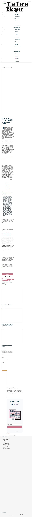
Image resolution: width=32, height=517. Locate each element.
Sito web (3, 357)
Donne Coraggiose (17, 29)
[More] (13, 279)
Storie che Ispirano (17, 27)
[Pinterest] (7, 279)
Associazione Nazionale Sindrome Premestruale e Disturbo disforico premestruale (7, 158)
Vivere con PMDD (17, 16)
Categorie (8, 435)
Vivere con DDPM (10, 282)
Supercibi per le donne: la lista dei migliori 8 (6, 445)
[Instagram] (10, 279)
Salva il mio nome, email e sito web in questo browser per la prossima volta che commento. (7, 360)
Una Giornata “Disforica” (6, 448)
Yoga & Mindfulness (17, 25)
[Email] (11, 279)
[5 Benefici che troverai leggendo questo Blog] (6, 286)
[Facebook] (5, 279)
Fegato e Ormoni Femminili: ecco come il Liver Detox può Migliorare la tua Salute (7, 325)
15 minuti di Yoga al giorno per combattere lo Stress (6, 447)
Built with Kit (7, 276)
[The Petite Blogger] (19, 7)
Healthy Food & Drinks (18, 46)
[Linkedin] (6, 279)
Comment (3, 362)
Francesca (3, 283)
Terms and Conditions (21, 515)
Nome (3, 354)
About (17, 12)
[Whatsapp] (9, 279)
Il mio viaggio (16, 14)
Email (3, 355)
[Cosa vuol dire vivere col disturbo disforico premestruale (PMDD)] (3, 286)
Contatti (16, 31)
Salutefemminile (6, 282)
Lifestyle (16, 20)
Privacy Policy (21, 514)
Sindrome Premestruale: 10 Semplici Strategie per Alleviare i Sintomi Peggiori (6, 439)
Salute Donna (16, 18)
